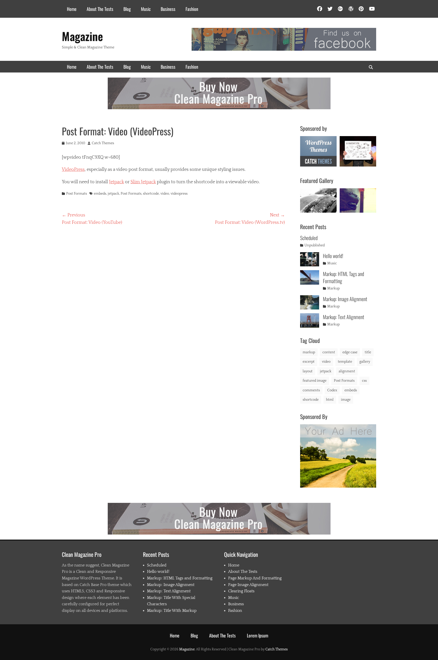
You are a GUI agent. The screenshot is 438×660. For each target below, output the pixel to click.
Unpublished (314, 245)
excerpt (309, 362)
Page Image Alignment (248, 584)
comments (311, 390)
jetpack (113, 194)
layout (308, 371)
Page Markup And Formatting (255, 578)
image (346, 400)
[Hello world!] (309, 259)
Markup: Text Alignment (343, 317)
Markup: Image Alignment (345, 299)
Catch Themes (103, 143)
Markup (333, 288)
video (164, 194)
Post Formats (76, 194)
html (330, 400)
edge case (349, 352)
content (328, 352)
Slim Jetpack (143, 182)
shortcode (151, 194)
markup (309, 352)
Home (72, 9)
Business (168, 9)
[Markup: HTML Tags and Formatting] (309, 277)
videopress (179, 194)
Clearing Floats (241, 591)
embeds (100, 194)
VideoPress (73, 169)
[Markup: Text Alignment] (309, 320)
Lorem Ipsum (257, 635)
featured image (314, 381)
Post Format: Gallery (318, 200)
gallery (364, 362)
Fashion (192, 9)
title (368, 352)
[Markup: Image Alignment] (309, 302)
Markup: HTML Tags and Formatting (343, 277)
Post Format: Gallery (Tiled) (358, 199)
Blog (127, 9)
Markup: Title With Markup (172, 610)
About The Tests (100, 9)
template (345, 362)
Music (146, 9)
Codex (332, 390)
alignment (347, 371)
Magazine (82, 36)
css (364, 381)
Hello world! (333, 256)
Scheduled (309, 238)
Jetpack (116, 182)
